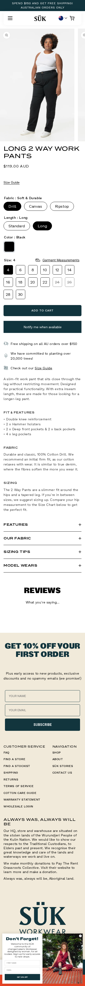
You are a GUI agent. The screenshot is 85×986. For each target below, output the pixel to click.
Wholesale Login (18, 806)
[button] (10, 18)
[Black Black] (9, 246)
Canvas (35, 206)
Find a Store (14, 759)
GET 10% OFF (22, 977)
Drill (12, 206)
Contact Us (62, 772)
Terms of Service (19, 786)
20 (32, 282)
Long (42, 226)
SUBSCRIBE (43, 725)
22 (45, 282)
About (57, 759)
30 (20, 294)
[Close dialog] (80, 935)
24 (57, 282)
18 (20, 282)
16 (8, 282)
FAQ (6, 752)
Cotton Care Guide (20, 793)
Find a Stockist (17, 766)
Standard (16, 226)
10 (45, 269)
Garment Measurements (60, 260)
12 (57, 269)
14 (70, 269)
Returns (11, 779)
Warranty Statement (22, 799)
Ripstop (62, 206)
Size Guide (12, 182)
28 (8, 294)
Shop (56, 752)
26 (69, 282)
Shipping (11, 772)
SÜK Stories (62, 766)
